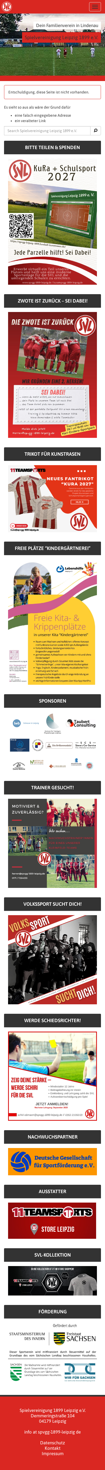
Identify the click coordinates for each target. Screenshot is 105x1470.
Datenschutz (52, 1442)
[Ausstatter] (52, 1220)
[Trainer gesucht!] (52, 843)
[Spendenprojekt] (52, 221)
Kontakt (53, 1448)
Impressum (53, 1453)
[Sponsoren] (52, 741)
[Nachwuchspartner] (52, 1161)
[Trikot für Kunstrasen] (52, 498)
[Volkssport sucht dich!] (52, 959)
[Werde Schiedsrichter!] (52, 1076)
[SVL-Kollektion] (52, 1280)
